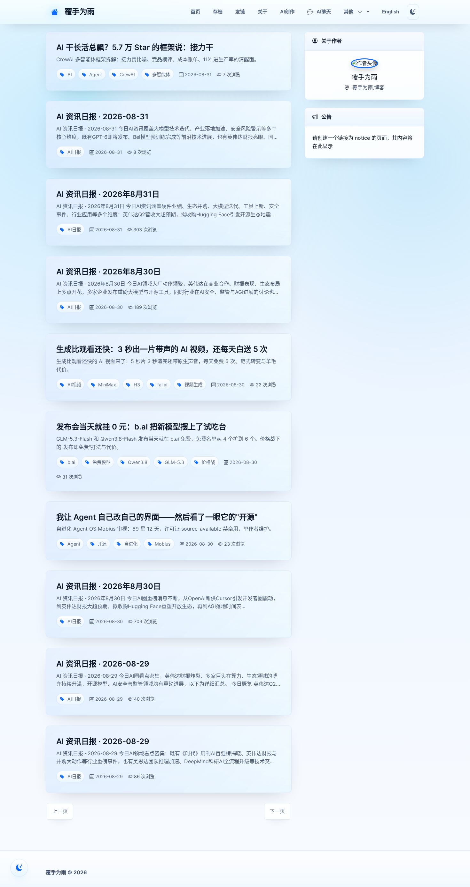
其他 (348, 12)
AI (69, 74)
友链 (240, 12)
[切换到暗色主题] (19, 868)
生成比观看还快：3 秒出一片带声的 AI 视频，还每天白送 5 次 (162, 349)
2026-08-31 (198, 74)
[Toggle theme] (413, 12)
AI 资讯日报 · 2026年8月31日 (108, 194)
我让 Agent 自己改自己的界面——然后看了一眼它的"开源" (157, 517)
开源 (102, 544)
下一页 (277, 811)
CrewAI (127, 74)
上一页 (60, 811)
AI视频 (74, 384)
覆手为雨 (80, 11)
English (390, 12)
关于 (262, 12)
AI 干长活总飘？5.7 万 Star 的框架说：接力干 (134, 47)
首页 (195, 12)
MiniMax (107, 384)
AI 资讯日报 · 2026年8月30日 (108, 271)
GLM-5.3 (174, 462)
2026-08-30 (109, 307)
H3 (137, 384)
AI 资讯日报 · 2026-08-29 (102, 663)
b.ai (71, 462)
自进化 (130, 544)
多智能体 (161, 74)
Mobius (163, 544)
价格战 (208, 462)
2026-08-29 (109, 699)
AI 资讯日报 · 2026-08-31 (102, 116)
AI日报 (74, 152)
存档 (218, 12)
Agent (95, 74)
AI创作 (287, 12)
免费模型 (101, 462)
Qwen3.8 (137, 462)
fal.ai (162, 384)
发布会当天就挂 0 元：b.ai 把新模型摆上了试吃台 (141, 426)
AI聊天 (324, 12)
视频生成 (193, 384)
